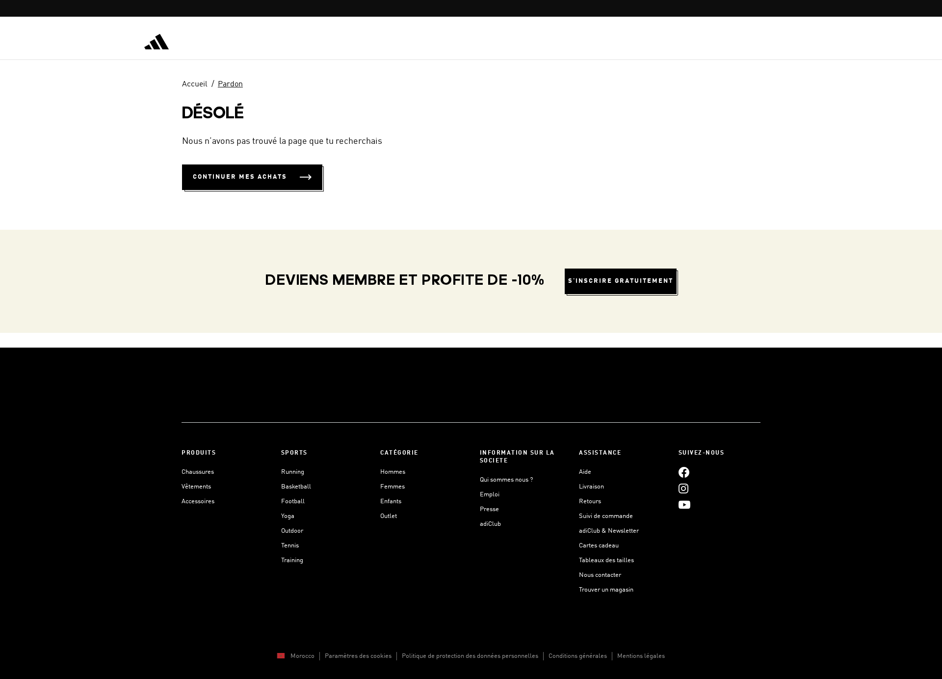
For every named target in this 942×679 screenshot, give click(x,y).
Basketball (296, 487)
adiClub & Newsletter (609, 531)
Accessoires (198, 501)
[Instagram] (683, 488)
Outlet (388, 516)
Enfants (390, 501)
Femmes (392, 487)
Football (293, 501)
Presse (489, 509)
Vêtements (196, 487)
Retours (590, 501)
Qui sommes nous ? (506, 480)
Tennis (290, 546)
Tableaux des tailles (606, 560)
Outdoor (292, 531)
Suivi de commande (606, 516)
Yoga (287, 516)
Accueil (195, 84)
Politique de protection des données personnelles (470, 656)
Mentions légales (641, 656)
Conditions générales (578, 656)
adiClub (490, 524)
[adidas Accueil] (156, 42)
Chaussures (198, 472)
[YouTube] (684, 504)
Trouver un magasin (606, 590)
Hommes (392, 472)
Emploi (489, 494)
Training (292, 560)
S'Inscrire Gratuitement (620, 281)
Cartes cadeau (599, 546)
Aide (585, 472)
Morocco (302, 656)
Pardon (230, 84)
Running (292, 472)
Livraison (591, 487)
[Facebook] (684, 472)
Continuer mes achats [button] (240, 177)
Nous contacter (600, 575)
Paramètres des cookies (358, 656)
